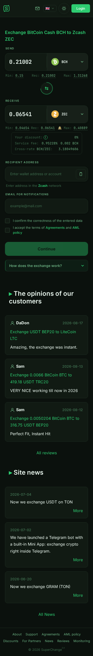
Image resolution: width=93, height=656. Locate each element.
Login (80, 8)
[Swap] (46, 88)
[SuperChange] (6, 8)
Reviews (63, 641)
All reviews (46, 452)
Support (38, 8)
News (49, 641)
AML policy (72, 634)
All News (46, 614)
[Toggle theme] (64, 8)
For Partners (31, 641)
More (78, 510)
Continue (46, 248)
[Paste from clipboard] (81, 174)
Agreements (55, 228)
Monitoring (81, 641)
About (17, 634)
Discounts (10, 641)
